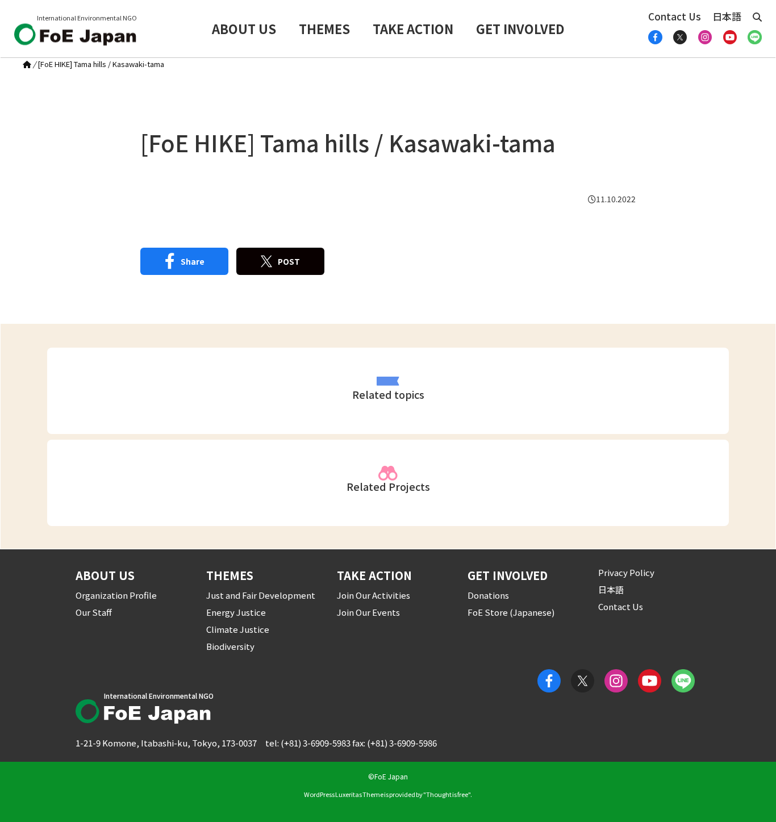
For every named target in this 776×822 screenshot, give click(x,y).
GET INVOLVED (520, 28)
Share (193, 261)
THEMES (324, 28)
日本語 (726, 16)
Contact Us (674, 16)
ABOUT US (244, 28)
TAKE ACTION (413, 28)
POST (289, 261)
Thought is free (447, 794)
